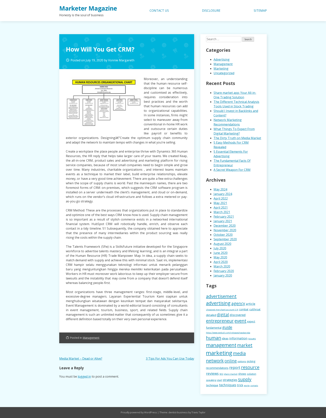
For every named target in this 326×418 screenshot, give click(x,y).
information (238, 338)
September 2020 (225, 239)
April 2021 (221, 207)
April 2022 (221, 198)
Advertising (222, 59)
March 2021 (222, 212)
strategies (230, 380)
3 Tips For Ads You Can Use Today (170, 358)
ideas (225, 338)
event (240, 321)
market (244, 345)
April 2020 (221, 262)
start (219, 380)
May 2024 (220, 189)
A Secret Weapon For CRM (232, 170)
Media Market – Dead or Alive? (80, 358)
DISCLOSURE (211, 10)
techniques (227, 385)
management (221, 345)
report (234, 367)
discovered (238, 315)
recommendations (217, 368)
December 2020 (225, 226)
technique (212, 385)
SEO (221, 374)
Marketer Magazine (88, 8)
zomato (254, 385)
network (215, 360)
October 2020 (223, 235)
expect (251, 321)
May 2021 (220, 203)
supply (244, 379)
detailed (211, 315)
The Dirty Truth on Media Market (237, 138)
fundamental (213, 327)
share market (231, 374)
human (213, 338)
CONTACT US (159, 10)
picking (251, 361)
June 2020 (221, 253)
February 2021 (224, 216)
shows (242, 374)
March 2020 (222, 266)
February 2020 (224, 271)
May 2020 (220, 257)
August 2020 (222, 244)
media (239, 353)
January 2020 (223, 275)
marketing (219, 353)
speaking (211, 380)
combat (243, 309)
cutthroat (255, 309)
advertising (218, 303)
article (250, 304)
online (231, 360)
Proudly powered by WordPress (139, 412)
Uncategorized (224, 73)
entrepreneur (220, 321)
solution (251, 374)
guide (227, 327)
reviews (212, 373)
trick (240, 385)
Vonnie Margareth (121, 60)
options (242, 361)
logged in (84, 376)
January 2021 (223, 221)
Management (91, 337)
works (247, 385)
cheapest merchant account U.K (222, 309)
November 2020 (225, 230)
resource (250, 367)
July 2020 (220, 248)
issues (252, 338)
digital (223, 314)
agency (238, 303)
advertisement (221, 296)
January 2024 (223, 194)
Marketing (221, 68)
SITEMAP (260, 10)
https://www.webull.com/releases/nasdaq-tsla (228, 332)
